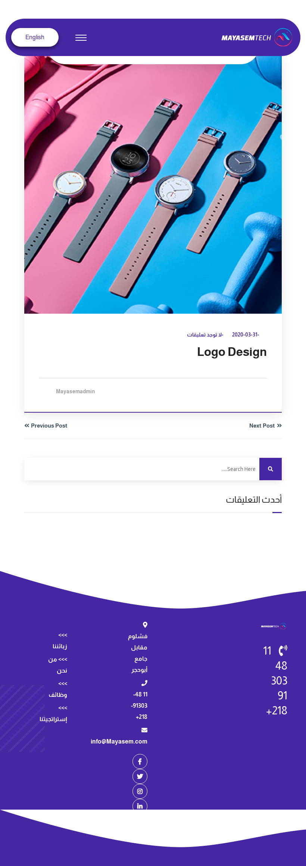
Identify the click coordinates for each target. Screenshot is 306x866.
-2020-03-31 (245, 335)
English (34, 37)
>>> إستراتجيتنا (53, 713)
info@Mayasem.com (119, 741)
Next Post (262, 425)
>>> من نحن (57, 665)
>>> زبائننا (60, 640)
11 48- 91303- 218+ (139, 705)
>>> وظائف (58, 689)
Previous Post (49, 425)
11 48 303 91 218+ (275, 681)
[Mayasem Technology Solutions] (258, 37)
